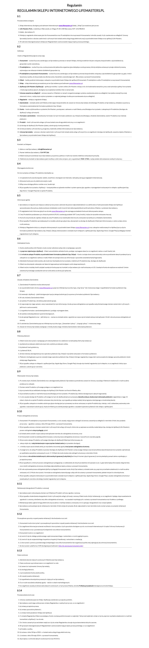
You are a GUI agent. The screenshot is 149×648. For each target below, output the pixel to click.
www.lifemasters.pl (76, 83)
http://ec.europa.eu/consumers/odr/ (71, 546)
